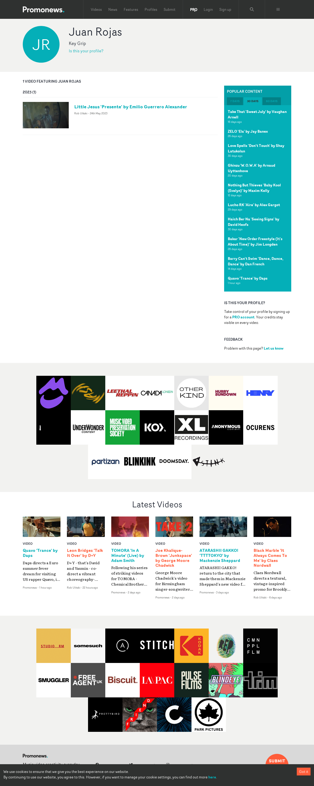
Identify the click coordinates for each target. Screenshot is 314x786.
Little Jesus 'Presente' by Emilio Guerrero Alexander (130, 106)
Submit (169, 9)
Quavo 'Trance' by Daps (248, 278)
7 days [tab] (235, 101)
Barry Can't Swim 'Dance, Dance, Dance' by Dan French (255, 261)
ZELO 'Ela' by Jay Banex (248, 131)
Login (208, 9)
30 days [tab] (252, 101)
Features (131, 9)
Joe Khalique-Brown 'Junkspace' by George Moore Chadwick (173, 558)
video (28, 543)
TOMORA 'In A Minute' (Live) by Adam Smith (127, 555)
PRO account (243, 317)
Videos (96, 9)
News (112, 9)
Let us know (273, 348)
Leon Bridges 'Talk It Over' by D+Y (85, 553)
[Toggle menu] (278, 9)
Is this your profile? (86, 51)
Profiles (151, 9)
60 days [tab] (271, 101)
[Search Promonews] (252, 9)
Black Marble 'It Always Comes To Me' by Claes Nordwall (270, 558)
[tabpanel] (257, 198)
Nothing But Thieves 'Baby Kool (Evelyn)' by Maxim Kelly (254, 187)
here (212, 777)
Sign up (225, 9)
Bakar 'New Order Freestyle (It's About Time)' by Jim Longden (255, 241)
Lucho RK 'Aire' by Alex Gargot (254, 205)
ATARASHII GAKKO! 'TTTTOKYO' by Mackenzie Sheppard (220, 555)
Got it (303, 771)
